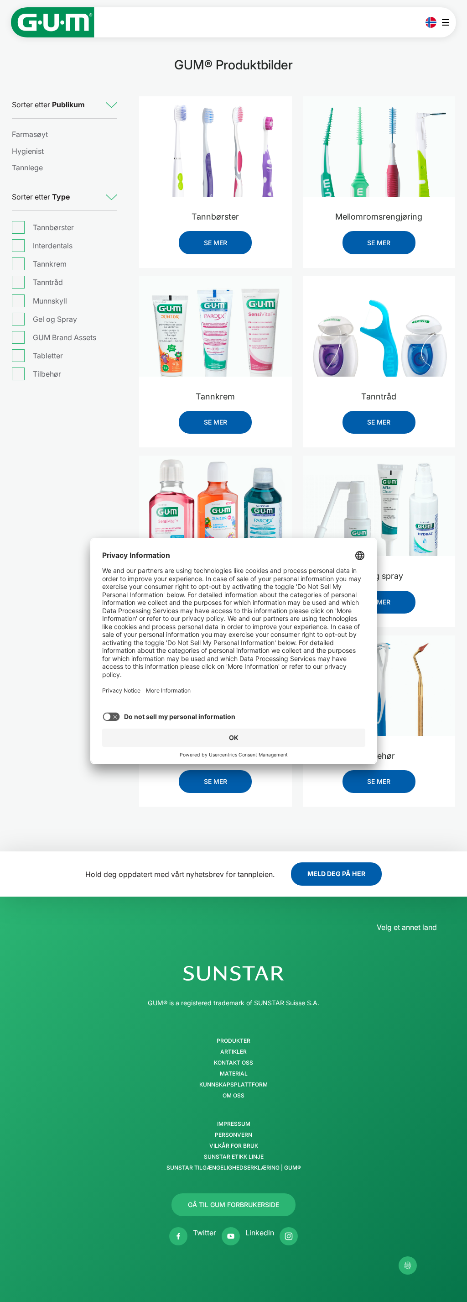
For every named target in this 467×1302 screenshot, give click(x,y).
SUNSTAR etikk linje (234, 1157)
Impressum (233, 1124)
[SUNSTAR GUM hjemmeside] (52, 22)
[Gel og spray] (379, 506)
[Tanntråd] (379, 326)
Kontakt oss (233, 1063)
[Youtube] (231, 1236)
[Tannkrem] (215, 326)
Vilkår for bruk (233, 1146)
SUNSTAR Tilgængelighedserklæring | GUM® (233, 1168)
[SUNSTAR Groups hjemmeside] (233, 973)
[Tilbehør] (379, 685)
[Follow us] (289, 1236)
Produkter (233, 1041)
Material (234, 1073)
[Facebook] (178, 1236)
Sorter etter (48, 104)
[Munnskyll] (215, 506)
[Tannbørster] (215, 146)
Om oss (233, 1095)
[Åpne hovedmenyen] (448, 22)
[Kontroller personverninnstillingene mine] (408, 1265)
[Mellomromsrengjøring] (379, 146)
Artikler (233, 1052)
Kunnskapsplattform (233, 1084)
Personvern (233, 1135)
